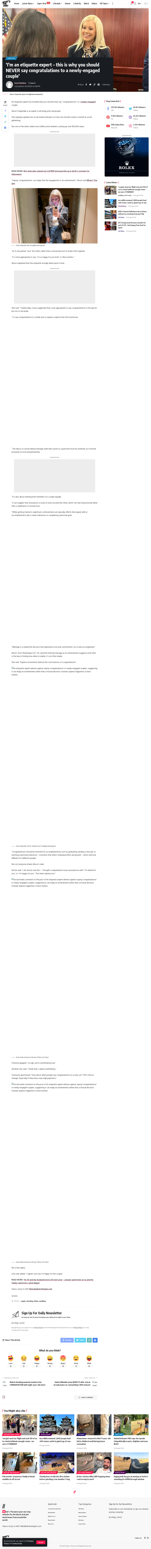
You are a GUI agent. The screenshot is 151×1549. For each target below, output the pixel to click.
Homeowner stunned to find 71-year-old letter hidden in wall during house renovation (93, 1441)
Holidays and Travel (124, 195)
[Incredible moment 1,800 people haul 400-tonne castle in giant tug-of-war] (110, 203)
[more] (112, 3)
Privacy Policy (77, 1327)
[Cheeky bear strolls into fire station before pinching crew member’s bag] (57, 1462)
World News (122, 206)
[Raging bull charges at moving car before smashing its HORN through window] (131, 1462)
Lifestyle (11, 58)
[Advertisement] (54, 150)
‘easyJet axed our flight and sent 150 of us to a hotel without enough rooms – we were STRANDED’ (133, 189)
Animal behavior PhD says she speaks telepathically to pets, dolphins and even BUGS (131, 1441)
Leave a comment (87, 1397)
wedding (42, 1301)
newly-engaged (88, 102)
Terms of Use (17, 1543)
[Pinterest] (115, 117)
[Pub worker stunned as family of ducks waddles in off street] (19, 1462)
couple (23, 1301)
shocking (29, 1301)
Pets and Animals (85, 1472)
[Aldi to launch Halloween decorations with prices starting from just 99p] (110, 214)
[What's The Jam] (6, 3)
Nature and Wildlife (11, 1472)
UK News (121, 217)
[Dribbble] (138, 126)
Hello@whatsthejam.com (40, 1289)
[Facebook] (115, 109)
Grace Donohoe (20, 83)
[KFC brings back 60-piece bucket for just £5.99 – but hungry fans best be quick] (110, 225)
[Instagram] (138, 117)
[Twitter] (138, 109)
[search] (135, 3)
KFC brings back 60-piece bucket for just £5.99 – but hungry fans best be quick (132, 225)
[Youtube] (115, 126)
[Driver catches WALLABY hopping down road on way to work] (94, 1462)
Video (36, 1301)
